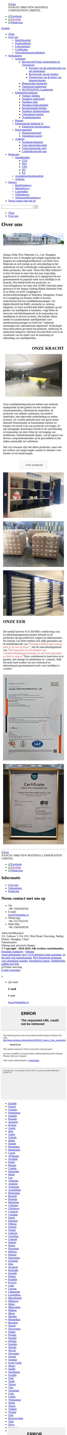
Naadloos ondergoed (33, 98)
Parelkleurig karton (39, 960)
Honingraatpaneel (31, 132)
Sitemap (29, 951)
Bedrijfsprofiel (23, 40)
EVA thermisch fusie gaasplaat (44, 954)
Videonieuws (22, 194)
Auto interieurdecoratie (34, 145)
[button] (33, 465)
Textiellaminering (31, 117)
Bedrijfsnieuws (23, 185)
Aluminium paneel (32, 135)
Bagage (19, 120)
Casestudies (21, 191)
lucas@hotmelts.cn (18, 914)
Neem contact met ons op (22, 200)
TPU (24, 166)
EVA (24, 160)
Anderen (20, 139)
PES (24, 163)
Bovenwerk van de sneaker (43, 74)
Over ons (13, 37)
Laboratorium (22, 46)
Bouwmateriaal (23, 129)
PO (24, 169)
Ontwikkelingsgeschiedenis (30, 52)
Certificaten (21, 49)
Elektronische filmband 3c (29, 123)
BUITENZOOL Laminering (37, 89)
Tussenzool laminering (34, 86)
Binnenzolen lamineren (34, 83)
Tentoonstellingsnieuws (28, 197)
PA (23, 172)
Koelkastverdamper (32, 142)
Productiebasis (23, 43)
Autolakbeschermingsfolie (29, 176)
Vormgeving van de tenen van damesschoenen (45, 79)
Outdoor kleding (31, 95)
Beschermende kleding (34, 108)
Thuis (11, 34)
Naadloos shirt (30, 101)
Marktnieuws (22, 188)
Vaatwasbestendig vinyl (14, 954)
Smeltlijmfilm (22, 157)
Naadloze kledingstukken (35, 111)
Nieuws (12, 182)
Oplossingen (15, 55)
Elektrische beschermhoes (36, 126)
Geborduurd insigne (33, 114)
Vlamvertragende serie (34, 148)
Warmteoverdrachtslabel (35, 105)
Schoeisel (20, 58)
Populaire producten (12, 951)
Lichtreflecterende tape (34, 151)
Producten (13, 154)
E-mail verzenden (10, 970)
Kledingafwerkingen (26, 92)
